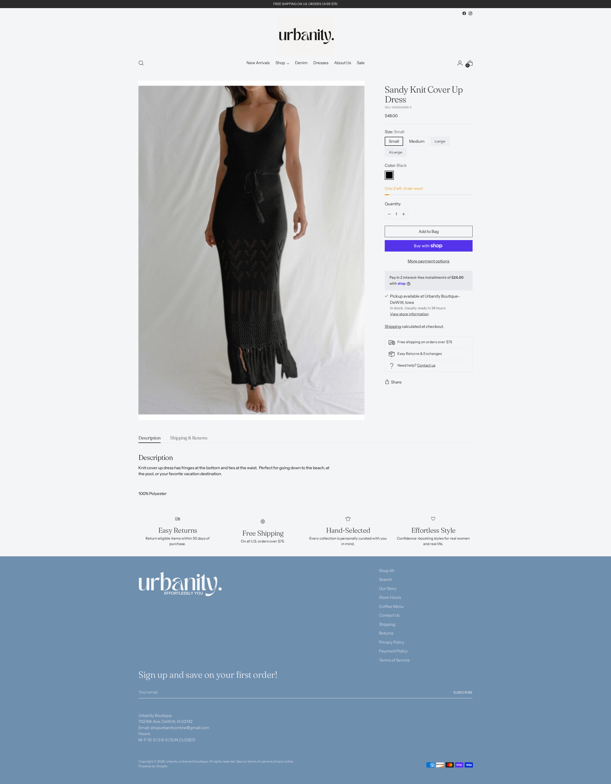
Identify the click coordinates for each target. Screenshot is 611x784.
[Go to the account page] (460, 63)
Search (385, 579)
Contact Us (389, 615)
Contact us (426, 365)
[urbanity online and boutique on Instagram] (470, 13)
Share (396, 382)
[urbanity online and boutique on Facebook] (464, 13)
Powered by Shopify (153, 766)
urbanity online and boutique (186, 761)
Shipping (393, 326)
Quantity (393, 203)
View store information (409, 314)
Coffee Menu (391, 606)
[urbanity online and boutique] (305, 36)
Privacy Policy (391, 642)
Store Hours (390, 597)
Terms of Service (394, 660)
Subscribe (463, 692)
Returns (386, 633)
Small (394, 141)
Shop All (386, 570)
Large (440, 141)
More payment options (428, 261)
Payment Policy (393, 651)
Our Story (387, 588)
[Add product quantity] (403, 214)
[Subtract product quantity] (389, 214)
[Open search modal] (141, 63)
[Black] (389, 175)
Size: (394, 131)
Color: (396, 165)
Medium (417, 141)
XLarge (395, 152)
